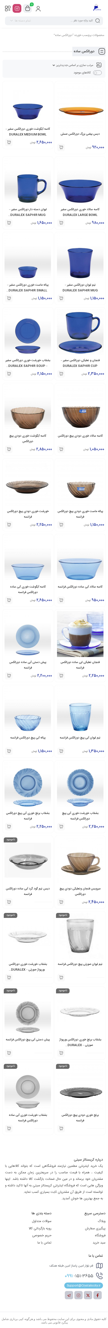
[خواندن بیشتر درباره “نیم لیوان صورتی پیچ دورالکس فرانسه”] (61, 977)
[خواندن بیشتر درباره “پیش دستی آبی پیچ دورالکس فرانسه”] (9, 1053)
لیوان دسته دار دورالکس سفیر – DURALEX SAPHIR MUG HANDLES (28, 215)
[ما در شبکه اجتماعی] (17, 8)
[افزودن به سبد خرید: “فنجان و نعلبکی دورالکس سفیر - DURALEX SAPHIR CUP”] (61, 374)
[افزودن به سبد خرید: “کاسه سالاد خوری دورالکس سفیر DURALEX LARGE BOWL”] (61, 223)
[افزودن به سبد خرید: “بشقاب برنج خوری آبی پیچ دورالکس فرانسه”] (9, 826)
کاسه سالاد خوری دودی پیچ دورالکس (80, 435)
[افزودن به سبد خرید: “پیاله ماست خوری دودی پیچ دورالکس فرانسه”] (61, 525)
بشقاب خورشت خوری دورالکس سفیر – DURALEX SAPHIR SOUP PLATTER (28, 366)
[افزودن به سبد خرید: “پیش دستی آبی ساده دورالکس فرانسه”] (9, 675)
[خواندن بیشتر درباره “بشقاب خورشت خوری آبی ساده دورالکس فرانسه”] (9, 1128)
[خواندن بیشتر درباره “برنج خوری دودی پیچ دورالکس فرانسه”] (61, 1128)
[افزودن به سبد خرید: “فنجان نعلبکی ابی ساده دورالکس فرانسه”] (61, 675)
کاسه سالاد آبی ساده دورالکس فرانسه (80, 586)
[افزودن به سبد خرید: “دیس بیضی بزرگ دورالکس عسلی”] (61, 147)
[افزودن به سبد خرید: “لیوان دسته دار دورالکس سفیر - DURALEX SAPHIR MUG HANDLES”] (9, 223)
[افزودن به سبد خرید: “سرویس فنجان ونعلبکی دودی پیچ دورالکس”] (61, 902)
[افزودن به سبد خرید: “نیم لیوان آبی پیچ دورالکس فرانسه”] (61, 751)
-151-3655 (79, 1276)
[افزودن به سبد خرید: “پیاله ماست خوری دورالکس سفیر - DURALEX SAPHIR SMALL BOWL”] (9, 298)
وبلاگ (101, 1221)
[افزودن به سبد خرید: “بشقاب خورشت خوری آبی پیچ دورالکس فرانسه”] (61, 826)
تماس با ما (44, 1243)
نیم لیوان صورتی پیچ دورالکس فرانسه (80, 964)
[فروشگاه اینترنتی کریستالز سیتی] (97, 8)
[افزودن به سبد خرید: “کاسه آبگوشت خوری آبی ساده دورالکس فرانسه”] (9, 600)
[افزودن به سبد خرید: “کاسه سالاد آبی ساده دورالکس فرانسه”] (61, 600)
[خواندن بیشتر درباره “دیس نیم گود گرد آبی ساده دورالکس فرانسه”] (9, 902)
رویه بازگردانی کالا (40, 1228)
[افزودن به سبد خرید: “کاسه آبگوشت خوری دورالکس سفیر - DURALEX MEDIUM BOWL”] (9, 142)
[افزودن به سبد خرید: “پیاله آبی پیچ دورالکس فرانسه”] (9, 751)
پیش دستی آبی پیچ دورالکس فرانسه (28, 1039)
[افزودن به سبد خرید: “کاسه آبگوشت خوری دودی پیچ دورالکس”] (9, 449)
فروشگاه (100, 1235)
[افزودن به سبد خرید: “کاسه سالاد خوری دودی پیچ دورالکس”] (61, 449)
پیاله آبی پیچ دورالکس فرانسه (27, 737)
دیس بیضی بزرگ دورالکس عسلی (80, 133)
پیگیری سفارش (95, 1228)
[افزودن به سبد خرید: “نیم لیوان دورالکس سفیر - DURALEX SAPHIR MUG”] (61, 298)
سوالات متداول (41, 1221)
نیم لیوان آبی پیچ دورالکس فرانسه (80, 737)
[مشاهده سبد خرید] (28, 8)
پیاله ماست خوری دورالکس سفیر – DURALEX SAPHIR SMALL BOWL (27, 290)
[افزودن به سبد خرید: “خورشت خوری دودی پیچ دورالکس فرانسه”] (9, 525)
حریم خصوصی (41, 1235)
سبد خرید (99, 1243)
